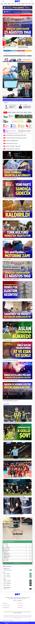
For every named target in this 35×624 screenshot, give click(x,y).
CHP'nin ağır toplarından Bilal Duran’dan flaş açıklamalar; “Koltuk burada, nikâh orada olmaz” (7, 126)
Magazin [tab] (25, 112)
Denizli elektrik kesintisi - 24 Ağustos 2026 (13, 149)
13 (26, 35)
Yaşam (26, 3)
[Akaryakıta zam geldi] (17, 249)
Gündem (5, 3)
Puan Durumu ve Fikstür (7, 605)
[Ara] (31, 1)
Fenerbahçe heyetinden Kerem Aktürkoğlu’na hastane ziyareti (16, 138)
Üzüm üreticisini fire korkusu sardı (11, 143)
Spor (15, 3)
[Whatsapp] (21, 600)
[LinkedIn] (18, 600)
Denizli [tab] (5, 112)
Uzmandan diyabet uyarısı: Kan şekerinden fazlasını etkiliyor (16, 135)
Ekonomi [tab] (13, 112)
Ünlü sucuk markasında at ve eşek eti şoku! (10, 360)
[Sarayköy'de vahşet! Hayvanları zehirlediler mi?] (17, 310)
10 (20, 35)
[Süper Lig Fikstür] (31, 566)
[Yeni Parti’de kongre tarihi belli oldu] (17, 188)
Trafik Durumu (21, 603)
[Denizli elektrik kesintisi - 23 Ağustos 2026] (17, 289)
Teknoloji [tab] (30, 112)
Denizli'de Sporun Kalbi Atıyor (12, 107)
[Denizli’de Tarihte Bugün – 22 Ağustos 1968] (17, 269)
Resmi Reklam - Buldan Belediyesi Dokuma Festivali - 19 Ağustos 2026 (26, 131)
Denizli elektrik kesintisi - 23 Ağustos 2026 (10, 299)
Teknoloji (22, 3)
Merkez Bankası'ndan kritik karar (9, 218)
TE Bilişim (7, 620)
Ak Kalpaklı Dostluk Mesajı (30, 126)
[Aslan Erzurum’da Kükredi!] (17, 330)
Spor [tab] (21, 112)
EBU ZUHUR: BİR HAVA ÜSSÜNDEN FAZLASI (27, 107)
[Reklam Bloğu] (17, 7)
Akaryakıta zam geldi (7, 259)
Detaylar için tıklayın (18, 563)
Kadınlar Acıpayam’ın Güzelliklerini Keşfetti (11, 131)
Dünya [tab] (18, 112)
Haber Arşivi (20, 607)
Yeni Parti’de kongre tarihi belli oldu (9, 198)
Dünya (13, 3)
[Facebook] (13, 600)
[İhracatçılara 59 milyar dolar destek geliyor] (17, 370)
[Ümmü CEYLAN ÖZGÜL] (6, 106)
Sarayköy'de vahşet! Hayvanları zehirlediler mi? (11, 319)
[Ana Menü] (3, 1)
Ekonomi (9, 3)
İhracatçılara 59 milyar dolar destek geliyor (10, 380)
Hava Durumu (6, 603)
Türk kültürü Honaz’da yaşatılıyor (9, 239)
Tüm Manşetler (21, 605)
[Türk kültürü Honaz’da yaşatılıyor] (17, 229)
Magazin (18, 3)
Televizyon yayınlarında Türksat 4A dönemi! (14, 126)
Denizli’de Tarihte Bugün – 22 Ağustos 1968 (10, 279)
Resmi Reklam (22, 129)
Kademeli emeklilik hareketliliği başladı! (10, 178)
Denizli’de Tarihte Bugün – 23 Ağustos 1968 (13, 146)
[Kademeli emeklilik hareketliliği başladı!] (17, 168)
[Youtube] (20, 600)
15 (29, 35)
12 (24, 35)
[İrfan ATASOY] (20, 106)
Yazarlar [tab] (6, 102)
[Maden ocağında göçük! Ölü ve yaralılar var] (17, 391)
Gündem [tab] (9, 112)
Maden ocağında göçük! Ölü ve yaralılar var (10, 400)
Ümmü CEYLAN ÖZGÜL (12, 105)
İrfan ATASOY (25, 105)
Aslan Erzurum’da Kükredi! (7, 340)
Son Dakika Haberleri (6, 607)
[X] (15, 600)
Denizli (2, 3)
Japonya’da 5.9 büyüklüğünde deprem (12, 140)
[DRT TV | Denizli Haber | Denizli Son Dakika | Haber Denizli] (17, 1)
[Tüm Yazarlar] (31, 102)
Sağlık (29, 3)
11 (22, 35)
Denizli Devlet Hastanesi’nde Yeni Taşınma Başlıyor (22, 126)
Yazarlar (32, 3)
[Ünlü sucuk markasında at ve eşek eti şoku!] (17, 350)
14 (27, 35)
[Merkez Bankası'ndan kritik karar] (17, 209)
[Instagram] (16, 600)
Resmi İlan (15, 613)
